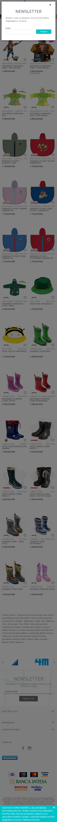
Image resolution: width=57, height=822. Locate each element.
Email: (8, 28)
